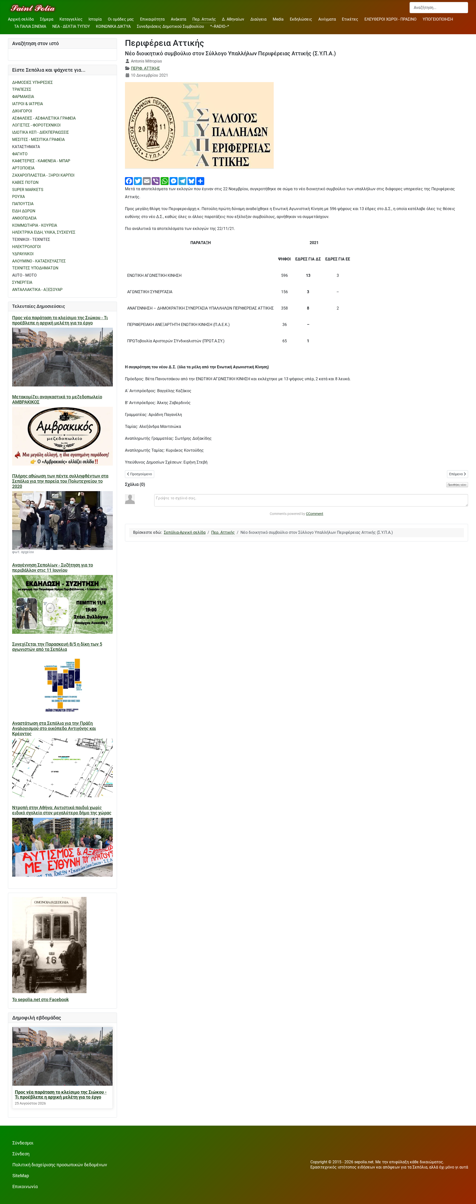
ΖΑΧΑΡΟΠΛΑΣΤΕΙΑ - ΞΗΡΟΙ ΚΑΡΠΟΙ (43, 175)
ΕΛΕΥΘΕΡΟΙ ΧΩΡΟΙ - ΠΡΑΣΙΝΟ (390, 19)
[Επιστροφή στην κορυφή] (467, 1195)
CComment (314, 514)
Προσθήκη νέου (457, 484)
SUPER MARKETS (27, 189)
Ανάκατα (178, 19)
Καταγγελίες (71, 19)
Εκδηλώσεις (301, 19)
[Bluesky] (191, 180)
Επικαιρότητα (152, 19)
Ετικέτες (350, 19)
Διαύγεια (258, 19)
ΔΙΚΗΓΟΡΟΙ (22, 111)
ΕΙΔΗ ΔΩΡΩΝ (23, 211)
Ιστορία (95, 19)
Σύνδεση (21, 1153)
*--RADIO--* (219, 26)
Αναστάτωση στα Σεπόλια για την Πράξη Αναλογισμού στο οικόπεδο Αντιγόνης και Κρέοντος (54, 728)
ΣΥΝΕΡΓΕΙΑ (22, 282)
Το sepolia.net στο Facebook (40, 999)
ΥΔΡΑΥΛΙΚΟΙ (22, 254)
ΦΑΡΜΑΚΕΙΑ (23, 96)
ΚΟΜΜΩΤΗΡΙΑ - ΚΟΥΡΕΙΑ (34, 225)
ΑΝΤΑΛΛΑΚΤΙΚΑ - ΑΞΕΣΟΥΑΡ (37, 289)
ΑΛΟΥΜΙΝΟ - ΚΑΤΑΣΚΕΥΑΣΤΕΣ (39, 261)
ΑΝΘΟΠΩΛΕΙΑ (24, 218)
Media (278, 19)
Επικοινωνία (25, 1186)
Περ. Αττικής (204, 19)
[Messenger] (174, 180)
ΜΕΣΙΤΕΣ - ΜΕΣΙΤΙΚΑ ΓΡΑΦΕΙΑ (38, 139)
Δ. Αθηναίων (233, 19)
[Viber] (156, 180)
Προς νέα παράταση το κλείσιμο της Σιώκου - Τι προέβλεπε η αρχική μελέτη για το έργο (60, 320)
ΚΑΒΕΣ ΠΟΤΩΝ (25, 182)
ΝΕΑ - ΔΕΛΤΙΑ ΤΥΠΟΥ (71, 26)
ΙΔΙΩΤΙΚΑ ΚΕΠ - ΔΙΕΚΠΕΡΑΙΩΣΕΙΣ (40, 132)
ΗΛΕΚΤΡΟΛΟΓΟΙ (26, 246)
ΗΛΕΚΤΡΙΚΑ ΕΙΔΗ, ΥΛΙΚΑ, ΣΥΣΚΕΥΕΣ (43, 232)
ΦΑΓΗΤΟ (20, 154)
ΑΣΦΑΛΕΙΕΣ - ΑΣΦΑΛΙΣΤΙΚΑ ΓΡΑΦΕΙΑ (44, 118)
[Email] (147, 180)
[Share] (200, 180)
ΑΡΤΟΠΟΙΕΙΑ (23, 168)
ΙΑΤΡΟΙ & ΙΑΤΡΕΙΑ (27, 103)
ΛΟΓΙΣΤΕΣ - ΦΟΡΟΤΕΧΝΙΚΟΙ (36, 125)
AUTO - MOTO (24, 275)
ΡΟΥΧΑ (18, 196)
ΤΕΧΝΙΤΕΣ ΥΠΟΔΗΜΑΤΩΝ (35, 268)
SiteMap (20, 1175)
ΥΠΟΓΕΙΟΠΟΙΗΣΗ (438, 19)
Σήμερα (46, 19)
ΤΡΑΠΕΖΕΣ (21, 89)
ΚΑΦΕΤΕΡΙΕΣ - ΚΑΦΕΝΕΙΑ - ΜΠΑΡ (41, 160)
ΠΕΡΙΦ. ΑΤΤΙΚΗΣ (145, 68)
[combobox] (439, 7)
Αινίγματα (327, 19)
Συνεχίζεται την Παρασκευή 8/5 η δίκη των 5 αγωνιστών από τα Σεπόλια (57, 647)
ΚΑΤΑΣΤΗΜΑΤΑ (26, 146)
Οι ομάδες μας (121, 19)
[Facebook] (129, 180)
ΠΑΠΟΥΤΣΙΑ (22, 203)
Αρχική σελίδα (21, 19)
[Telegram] (182, 180)
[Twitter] (138, 180)
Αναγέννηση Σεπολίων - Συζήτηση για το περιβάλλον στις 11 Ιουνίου (52, 568)
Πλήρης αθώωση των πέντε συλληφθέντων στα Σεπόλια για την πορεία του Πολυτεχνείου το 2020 (60, 481)
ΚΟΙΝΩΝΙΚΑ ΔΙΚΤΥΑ (113, 26)
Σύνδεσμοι (22, 1143)
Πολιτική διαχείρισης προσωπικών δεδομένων (59, 1164)
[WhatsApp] (165, 180)
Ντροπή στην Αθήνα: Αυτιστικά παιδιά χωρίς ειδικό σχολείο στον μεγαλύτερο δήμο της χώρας (61, 810)
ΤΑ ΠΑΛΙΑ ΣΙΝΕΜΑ (30, 26)
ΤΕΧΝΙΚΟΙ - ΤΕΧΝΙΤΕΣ (31, 239)
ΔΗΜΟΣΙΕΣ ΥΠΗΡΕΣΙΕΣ (32, 82)
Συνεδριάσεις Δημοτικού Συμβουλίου (170, 26)
